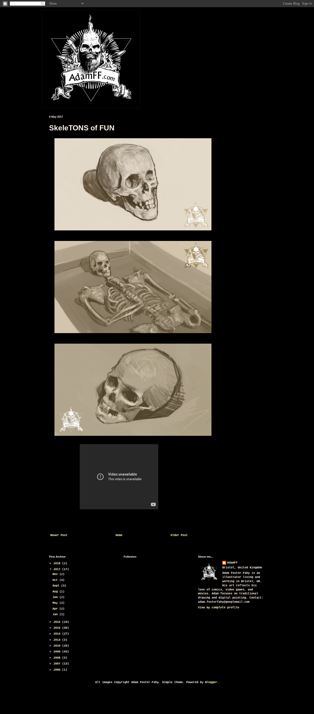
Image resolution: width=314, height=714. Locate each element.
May (55, 603)
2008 (57, 658)
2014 (57, 634)
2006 (57, 670)
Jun (55, 597)
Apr (55, 609)
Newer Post (58, 535)
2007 (57, 663)
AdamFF (232, 562)
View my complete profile (218, 607)
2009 (57, 651)
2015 (57, 628)
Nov (55, 574)
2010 (57, 646)
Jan (55, 614)
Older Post (179, 535)
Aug (55, 591)
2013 (57, 640)
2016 (57, 622)
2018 (57, 563)
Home (119, 535)
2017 (57, 569)
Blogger (211, 682)
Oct (55, 580)
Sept (56, 586)
